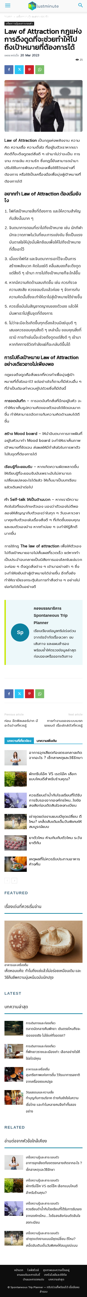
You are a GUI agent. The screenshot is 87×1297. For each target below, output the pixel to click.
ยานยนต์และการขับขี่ (28, 1275)
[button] (7, 6)
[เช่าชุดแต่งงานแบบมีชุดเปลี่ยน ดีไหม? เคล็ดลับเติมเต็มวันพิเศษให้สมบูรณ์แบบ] (15, 821)
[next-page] (14, 880)
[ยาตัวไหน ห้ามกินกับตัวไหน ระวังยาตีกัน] (15, 843)
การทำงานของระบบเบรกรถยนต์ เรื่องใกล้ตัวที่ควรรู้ (63, 723)
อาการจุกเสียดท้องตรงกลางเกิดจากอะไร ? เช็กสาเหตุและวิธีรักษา (56, 755)
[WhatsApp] (39, 69)
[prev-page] (7, 880)
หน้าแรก (8, 17)
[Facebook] (8, 69)
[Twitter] (19, 69)
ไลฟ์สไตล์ (26, 17)
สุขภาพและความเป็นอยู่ (53, 17)
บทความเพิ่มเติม (47, 741)
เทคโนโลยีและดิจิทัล (55, 1275)
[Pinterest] (29, 69)
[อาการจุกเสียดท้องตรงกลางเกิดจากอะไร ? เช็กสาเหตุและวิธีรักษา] (15, 757)
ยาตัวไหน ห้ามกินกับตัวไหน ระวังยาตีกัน (55, 840)
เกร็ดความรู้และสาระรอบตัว (19, 23)
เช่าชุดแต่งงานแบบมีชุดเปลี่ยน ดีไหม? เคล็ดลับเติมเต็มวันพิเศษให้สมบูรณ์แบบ (55, 821)
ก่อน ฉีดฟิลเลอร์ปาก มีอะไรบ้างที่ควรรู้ (21, 723)
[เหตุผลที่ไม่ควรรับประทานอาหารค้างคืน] (15, 864)
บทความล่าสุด (56, 1279)
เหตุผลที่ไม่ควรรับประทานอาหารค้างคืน (54, 861)
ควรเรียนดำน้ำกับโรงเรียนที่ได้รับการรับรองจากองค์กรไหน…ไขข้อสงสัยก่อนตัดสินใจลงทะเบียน (55, 800)
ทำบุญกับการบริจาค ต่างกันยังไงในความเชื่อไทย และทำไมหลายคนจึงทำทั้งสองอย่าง (52, 1105)
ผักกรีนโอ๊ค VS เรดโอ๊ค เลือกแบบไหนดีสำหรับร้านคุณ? (53, 776)
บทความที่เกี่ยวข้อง (19, 741)
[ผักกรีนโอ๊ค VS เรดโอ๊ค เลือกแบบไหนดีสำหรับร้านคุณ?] (15, 779)
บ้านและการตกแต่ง (33, 1279)
